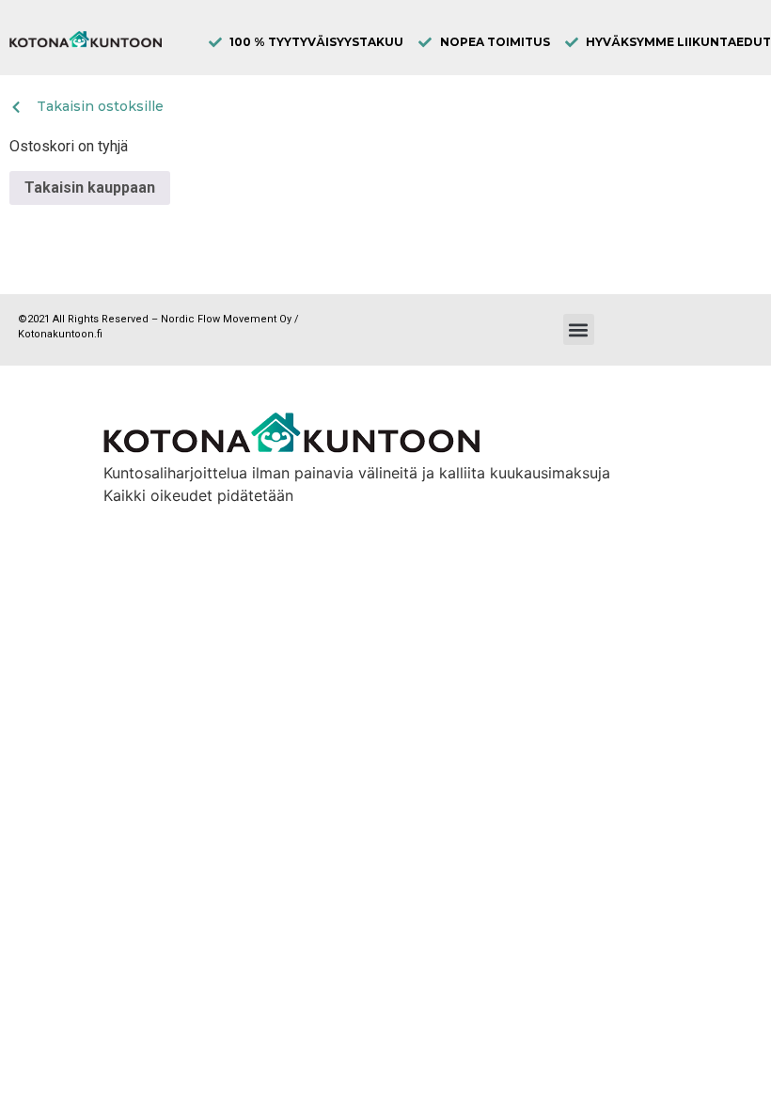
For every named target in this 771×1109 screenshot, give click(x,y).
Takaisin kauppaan (89, 187)
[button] (578, 329)
